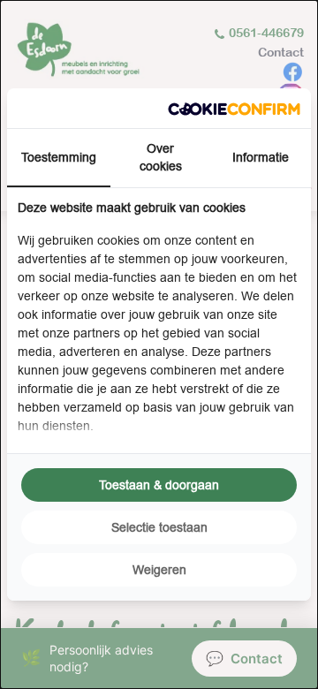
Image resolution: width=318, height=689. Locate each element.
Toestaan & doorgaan (159, 485)
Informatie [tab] (260, 157)
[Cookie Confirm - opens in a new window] (234, 108)
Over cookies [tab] (161, 157)
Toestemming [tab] (58, 157)
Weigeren (159, 570)
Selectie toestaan (159, 527)
